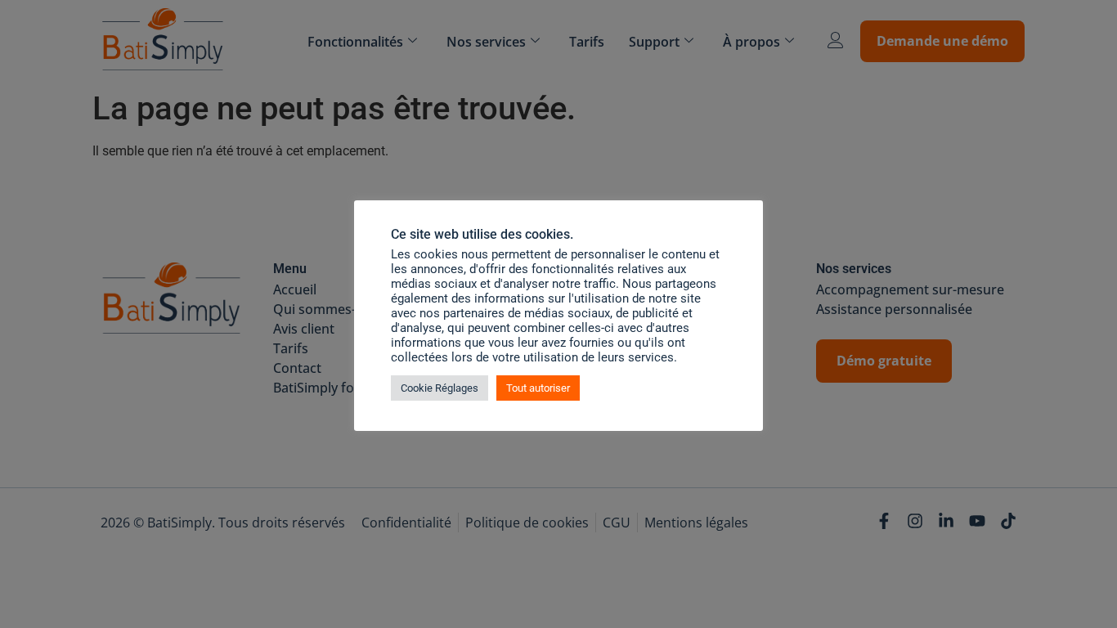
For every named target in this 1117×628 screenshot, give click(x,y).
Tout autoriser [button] (538, 388)
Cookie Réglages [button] (439, 388)
